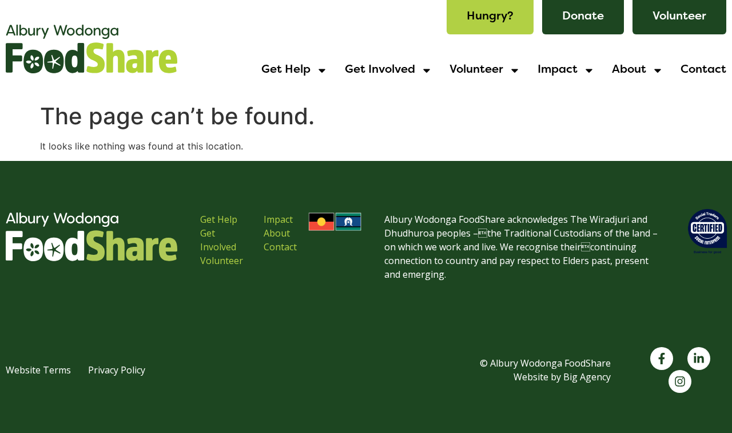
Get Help (286, 70)
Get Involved (380, 70)
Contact (703, 70)
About (629, 70)
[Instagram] (680, 381)
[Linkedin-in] (698, 358)
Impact (558, 70)
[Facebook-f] (661, 358)
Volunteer (476, 70)
